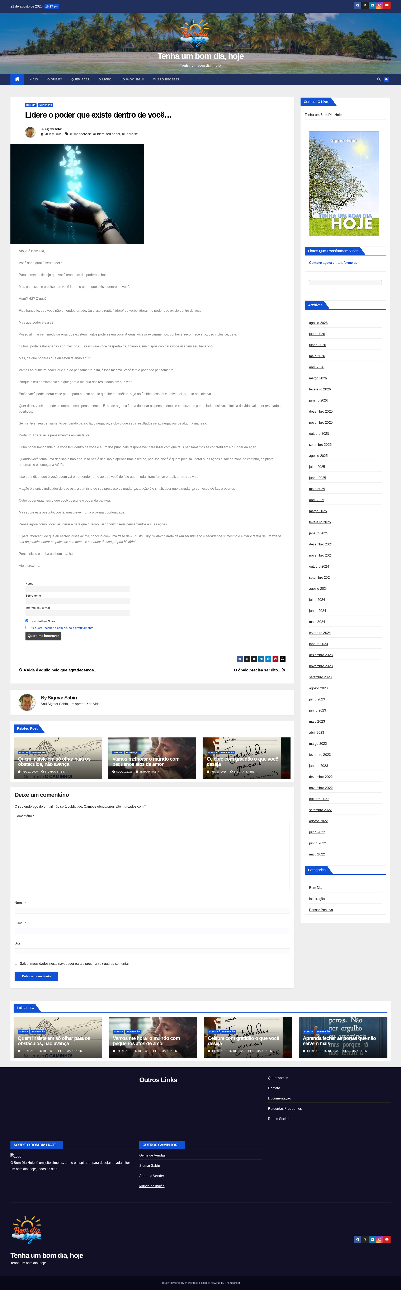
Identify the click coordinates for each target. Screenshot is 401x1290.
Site (17, 943)
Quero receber (166, 79)
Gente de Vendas (152, 1155)
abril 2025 (316, 500)
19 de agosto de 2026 (228, 1051)
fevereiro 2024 (320, 633)
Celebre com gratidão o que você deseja (242, 761)
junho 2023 (317, 710)
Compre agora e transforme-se (333, 262)
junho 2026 (317, 345)
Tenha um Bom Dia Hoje (323, 115)
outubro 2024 (319, 566)
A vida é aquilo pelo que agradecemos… (60, 670)
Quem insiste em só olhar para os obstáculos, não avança (54, 761)
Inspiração (45, 105)
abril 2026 (316, 367)
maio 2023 (317, 721)
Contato (274, 1088)
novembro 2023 (321, 666)
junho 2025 (317, 478)
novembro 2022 (321, 788)
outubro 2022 (319, 799)
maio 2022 (317, 854)
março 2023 (318, 744)
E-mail (20, 923)
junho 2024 (317, 611)
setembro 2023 (320, 677)
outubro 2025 (319, 434)
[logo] (15, 1156)
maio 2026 (317, 356)
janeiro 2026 (318, 400)
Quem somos (278, 1078)
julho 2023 (317, 699)
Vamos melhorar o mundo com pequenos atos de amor (145, 761)
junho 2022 (317, 843)
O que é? (54, 79)
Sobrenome (33, 595)
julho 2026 (317, 334)
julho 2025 (317, 467)
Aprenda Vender (151, 1176)
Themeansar (232, 1282)
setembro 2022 (320, 810)
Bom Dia (30, 105)
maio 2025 (317, 489)
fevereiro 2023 (320, 755)
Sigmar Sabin (53, 129)
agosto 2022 (318, 821)
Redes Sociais (279, 1119)
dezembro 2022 (321, 777)
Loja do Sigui (132, 79)
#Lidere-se (130, 134)
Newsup (215, 1282)
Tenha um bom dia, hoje (200, 56)
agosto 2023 (318, 688)
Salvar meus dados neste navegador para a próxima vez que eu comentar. (74, 963)
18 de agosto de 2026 (323, 1051)
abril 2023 (316, 733)
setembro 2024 (320, 578)
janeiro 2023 (318, 766)
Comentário (24, 816)
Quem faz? (80, 79)
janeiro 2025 (318, 533)
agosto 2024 (318, 589)
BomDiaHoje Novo (42, 621)
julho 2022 (317, 832)
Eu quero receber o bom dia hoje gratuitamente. (62, 627)
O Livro (105, 79)
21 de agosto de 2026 (38, 1051)
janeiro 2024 (318, 644)
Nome (29, 583)
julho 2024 (317, 600)
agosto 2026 (318, 323)
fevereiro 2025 (320, 522)
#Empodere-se (81, 134)
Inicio (33, 79)
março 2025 (318, 511)
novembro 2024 (321, 555)
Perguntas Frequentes (285, 1108)
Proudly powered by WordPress (179, 1282)
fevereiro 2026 (320, 389)
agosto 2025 (318, 456)
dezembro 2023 (321, 655)
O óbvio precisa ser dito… (258, 670)
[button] (379, 79)
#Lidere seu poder (106, 134)
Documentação (279, 1098)
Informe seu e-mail (37, 607)
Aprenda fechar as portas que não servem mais (339, 1040)
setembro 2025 (320, 445)
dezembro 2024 (321, 544)
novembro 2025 (321, 422)
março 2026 (318, 378)
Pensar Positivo (321, 910)
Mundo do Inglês (152, 1186)
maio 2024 (317, 622)
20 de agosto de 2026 (133, 1051)
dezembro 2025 (321, 411)
